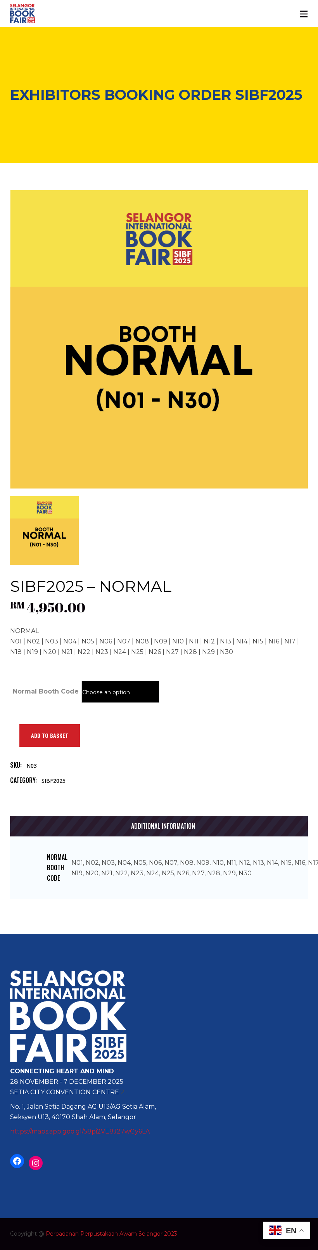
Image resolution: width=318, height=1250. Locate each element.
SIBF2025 (53, 780)
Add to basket (49, 735)
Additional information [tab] (163, 826)
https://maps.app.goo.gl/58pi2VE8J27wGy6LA (80, 1131)
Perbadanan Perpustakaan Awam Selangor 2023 (111, 1233)
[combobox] (120, 692)
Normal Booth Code (46, 691)
